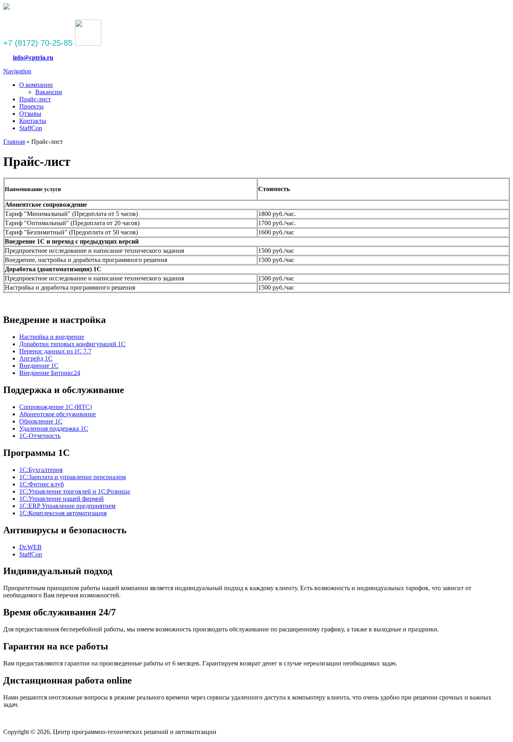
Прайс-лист (35, 99)
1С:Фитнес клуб (41, 484)
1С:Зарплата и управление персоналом (72, 477)
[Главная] (6, 7)
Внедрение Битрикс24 (49, 372)
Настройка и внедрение (51, 336)
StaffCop (30, 128)
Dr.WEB (30, 547)
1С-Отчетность (40, 435)
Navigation (17, 71)
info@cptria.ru (33, 57)
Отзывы (30, 113)
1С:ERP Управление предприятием (67, 505)
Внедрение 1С (39, 365)
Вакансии (48, 92)
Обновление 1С (41, 421)
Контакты (32, 120)
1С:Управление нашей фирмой (61, 498)
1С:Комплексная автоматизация (63, 513)
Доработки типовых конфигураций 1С (72, 344)
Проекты (31, 106)
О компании (36, 84)
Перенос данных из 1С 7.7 (55, 351)
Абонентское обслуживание (57, 414)
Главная (14, 141)
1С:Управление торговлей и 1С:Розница (74, 491)
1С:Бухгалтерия (41, 469)
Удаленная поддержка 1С (53, 428)
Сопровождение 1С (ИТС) (55, 406)
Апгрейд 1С (36, 358)
